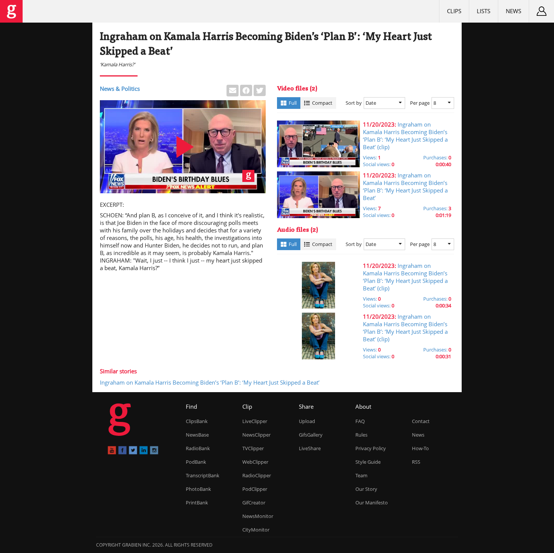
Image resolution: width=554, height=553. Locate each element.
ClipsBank (197, 421)
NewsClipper (256, 434)
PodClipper (254, 489)
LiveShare (310, 448)
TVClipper (253, 448)
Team (361, 475)
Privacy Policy (370, 448)
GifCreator (253, 502)
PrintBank (197, 502)
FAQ (360, 421)
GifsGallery (311, 434)
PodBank (196, 461)
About (363, 406)
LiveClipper (254, 421)
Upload (307, 421)
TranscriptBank (202, 475)
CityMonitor (255, 529)
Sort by (354, 102)
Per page (420, 102)
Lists (483, 11)
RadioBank (198, 448)
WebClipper (255, 461)
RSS (416, 461)
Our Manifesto (371, 502)
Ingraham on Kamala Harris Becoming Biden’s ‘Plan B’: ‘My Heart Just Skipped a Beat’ (210, 382)
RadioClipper (256, 475)
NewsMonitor (257, 516)
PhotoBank (198, 489)
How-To (420, 448)
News (513, 11)
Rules (361, 434)
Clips (454, 11)
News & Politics (120, 88)
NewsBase (197, 434)
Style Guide (368, 461)
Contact (421, 421)
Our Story (366, 489)
